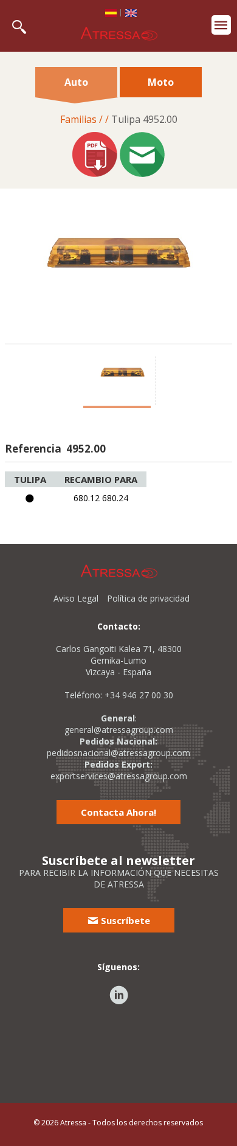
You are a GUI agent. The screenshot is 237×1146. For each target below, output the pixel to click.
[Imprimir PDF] (94, 155)
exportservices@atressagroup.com (118, 776)
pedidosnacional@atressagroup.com (118, 753)
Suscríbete (124, 920)
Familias (78, 119)
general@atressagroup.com (118, 729)
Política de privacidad (148, 598)
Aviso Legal (75, 598)
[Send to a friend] (142, 155)
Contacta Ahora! (118, 812)
